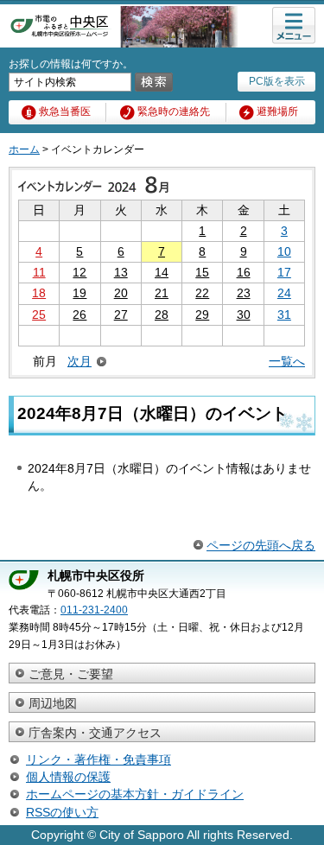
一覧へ (287, 361)
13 (121, 272)
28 (161, 314)
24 (284, 293)
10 (284, 251)
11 (39, 272)
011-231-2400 (94, 610)
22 (202, 293)
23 (244, 293)
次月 (79, 361)
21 (161, 293)
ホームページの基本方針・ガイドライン (135, 794)
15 (202, 272)
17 (284, 272)
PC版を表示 (277, 81)
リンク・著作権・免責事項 (98, 759)
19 (79, 293)
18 (39, 293)
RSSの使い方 (62, 812)
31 (284, 314)
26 (79, 314)
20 (121, 293)
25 (39, 314)
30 (244, 314)
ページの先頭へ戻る (260, 545)
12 (79, 272)
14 (161, 272)
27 (121, 314)
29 (202, 314)
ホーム (24, 149)
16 (244, 272)
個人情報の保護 (68, 777)
